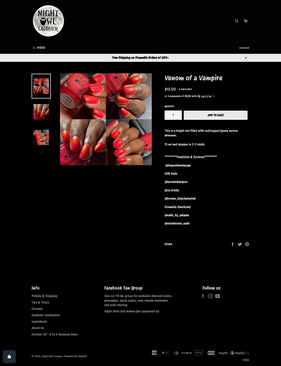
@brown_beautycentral (180, 198)
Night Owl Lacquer (52, 356)
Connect (37, 309)
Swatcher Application (46, 315)
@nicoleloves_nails (177, 223)
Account (244, 48)
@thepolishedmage (178, 165)
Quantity (169, 106)
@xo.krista (172, 190)
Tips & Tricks (40, 302)
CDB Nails (171, 174)
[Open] (9, 356)
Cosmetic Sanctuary (178, 207)
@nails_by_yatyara (177, 215)
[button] (207, 96)
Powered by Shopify (75, 356)
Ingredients (39, 322)
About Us (38, 328)
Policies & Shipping (44, 296)
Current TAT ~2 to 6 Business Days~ (55, 334)
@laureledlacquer (176, 182)
